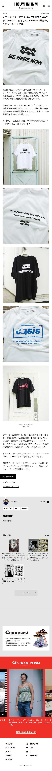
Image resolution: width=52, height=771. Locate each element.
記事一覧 (43, 501)
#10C (17, 509)
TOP (4, 521)
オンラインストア (15, 466)
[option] (26, 697)
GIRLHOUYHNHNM (26, 732)
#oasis (25, 509)
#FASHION (8, 509)
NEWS (9, 521)
